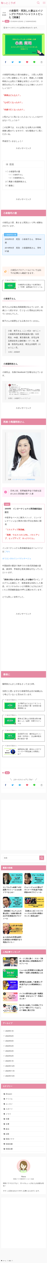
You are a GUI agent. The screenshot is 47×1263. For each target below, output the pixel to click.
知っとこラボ (8, 3)
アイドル (9, 1099)
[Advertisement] (23, 638)
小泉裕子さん (18, 174)
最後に (11, 185)
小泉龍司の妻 (14, 171)
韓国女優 (9, 1149)
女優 (7, 1124)
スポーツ (9, 1109)
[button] (5, 62)
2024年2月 (9, 1056)
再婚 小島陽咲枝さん (17, 181)
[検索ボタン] (38, 3)
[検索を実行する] (41, 858)
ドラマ (8, 1114)
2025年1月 (9, 1031)
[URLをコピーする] (41, 62)
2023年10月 (10, 1076)
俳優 (7, 1119)
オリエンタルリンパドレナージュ (16, 558)
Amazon (9, 1094)
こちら (7, 551)
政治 (7, 21)
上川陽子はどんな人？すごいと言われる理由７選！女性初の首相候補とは (29, 705)
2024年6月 (9, 1036)
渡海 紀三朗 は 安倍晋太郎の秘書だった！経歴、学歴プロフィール (29, 720)
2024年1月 (9, 1061)
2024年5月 (9, 1041)
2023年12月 (10, 1066)
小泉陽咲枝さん (19, 178)
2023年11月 (10, 1071)
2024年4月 (9, 1046)
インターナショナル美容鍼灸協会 (23, 479)
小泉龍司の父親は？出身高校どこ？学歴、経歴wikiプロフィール (30, 285)
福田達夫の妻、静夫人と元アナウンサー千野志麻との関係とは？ (29, 751)
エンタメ (9, 1104)
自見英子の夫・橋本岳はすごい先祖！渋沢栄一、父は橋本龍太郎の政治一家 (29, 736)
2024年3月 (9, 1051)
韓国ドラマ (10, 1139)
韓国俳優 (9, 1144)
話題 (7, 1134)
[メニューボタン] (44, 3)
